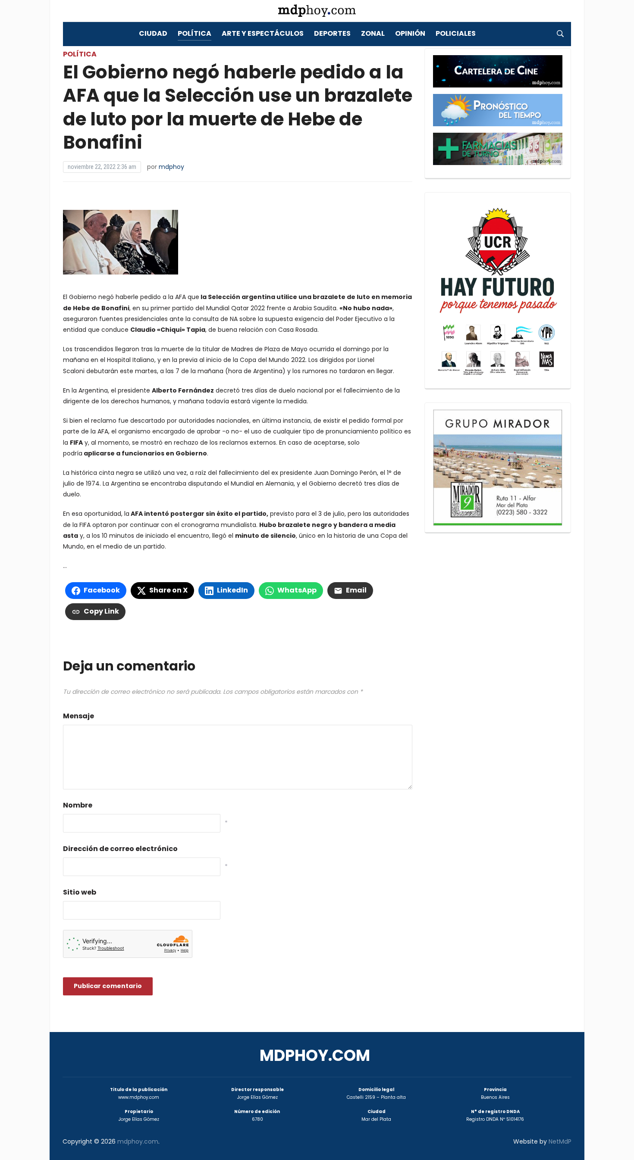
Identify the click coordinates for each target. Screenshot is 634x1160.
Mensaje (78, 716)
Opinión (410, 33)
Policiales (456, 33)
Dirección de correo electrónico (120, 849)
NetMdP (560, 1141)
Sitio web (79, 892)
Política (194, 33)
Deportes (332, 33)
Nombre (77, 805)
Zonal (373, 33)
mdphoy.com (315, 1055)
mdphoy (171, 166)
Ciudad (153, 33)
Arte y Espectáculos (263, 33)
